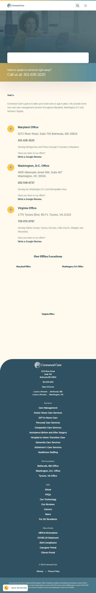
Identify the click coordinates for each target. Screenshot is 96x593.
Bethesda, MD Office (48, 466)
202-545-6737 (26, 182)
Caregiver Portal (48, 547)
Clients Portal (48, 552)
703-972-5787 (26, 221)
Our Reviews (48, 504)
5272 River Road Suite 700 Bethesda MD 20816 (48, 374)
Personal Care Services (48, 422)
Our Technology (48, 499)
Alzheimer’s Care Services (47, 447)
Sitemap (40, 571)
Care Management (48, 408)
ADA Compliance (48, 542)
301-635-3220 (26, 140)
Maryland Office (28, 127)
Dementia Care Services (48, 442)
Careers (48, 509)
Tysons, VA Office (48, 475)
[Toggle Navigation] (85, 5)
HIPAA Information (48, 533)
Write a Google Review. (30, 157)
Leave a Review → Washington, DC (48, 395)
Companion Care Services (48, 427)
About (48, 489)
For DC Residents (48, 519)
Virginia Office (27, 208)
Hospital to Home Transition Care (48, 437)
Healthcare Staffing (48, 452)
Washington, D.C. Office (33, 165)
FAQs (48, 494)
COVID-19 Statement (48, 537)
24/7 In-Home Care (48, 417)
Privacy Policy (53, 571)
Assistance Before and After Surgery (48, 432)
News (48, 514)
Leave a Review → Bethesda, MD (48, 392)
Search (77, 5)
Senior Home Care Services (48, 412)
